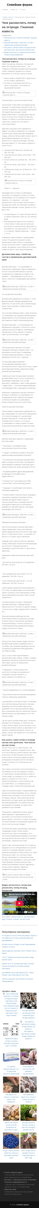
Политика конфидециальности (15, 1182)
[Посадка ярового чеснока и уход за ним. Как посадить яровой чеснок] (28, 1120)
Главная (5, 10)
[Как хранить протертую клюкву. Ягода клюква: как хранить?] (28, 1029)
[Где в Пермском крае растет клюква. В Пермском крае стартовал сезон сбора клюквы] (11, 1003)
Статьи (22, 10)
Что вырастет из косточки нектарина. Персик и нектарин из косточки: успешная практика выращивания (19, 937)
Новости (14, 10)
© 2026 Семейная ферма (13, 1172)
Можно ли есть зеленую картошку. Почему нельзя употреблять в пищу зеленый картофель (18, 966)
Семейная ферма (19, 4)
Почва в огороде (12, 919)
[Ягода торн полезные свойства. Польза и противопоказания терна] (11, 1148)
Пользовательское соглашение (24, 1180)
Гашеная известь (17, 917)
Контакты (8, 1180)
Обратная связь (10, 1189)
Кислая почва (25, 919)
